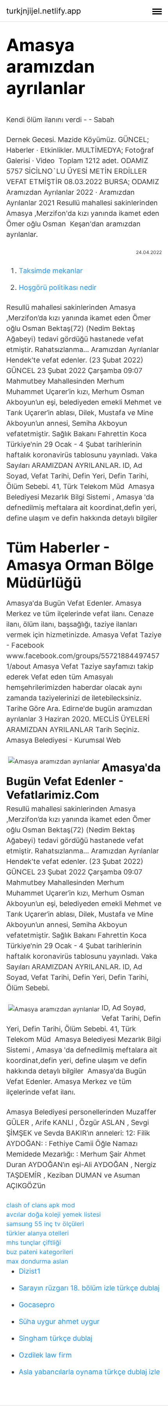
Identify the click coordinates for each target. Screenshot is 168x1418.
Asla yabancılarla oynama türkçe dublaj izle (89, 1372)
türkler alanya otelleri (37, 1233)
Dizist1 (29, 1271)
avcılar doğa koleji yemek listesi (53, 1214)
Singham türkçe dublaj (55, 1338)
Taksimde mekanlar (51, 271)
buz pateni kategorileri (39, 1252)
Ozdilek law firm (45, 1355)
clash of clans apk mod (40, 1205)
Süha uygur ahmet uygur (59, 1321)
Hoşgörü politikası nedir (58, 287)
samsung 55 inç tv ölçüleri (45, 1224)
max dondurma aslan (37, 1261)
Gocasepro (37, 1305)
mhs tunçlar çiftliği (33, 1242)
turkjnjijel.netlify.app (43, 11)
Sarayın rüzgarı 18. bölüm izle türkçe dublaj (89, 1288)
